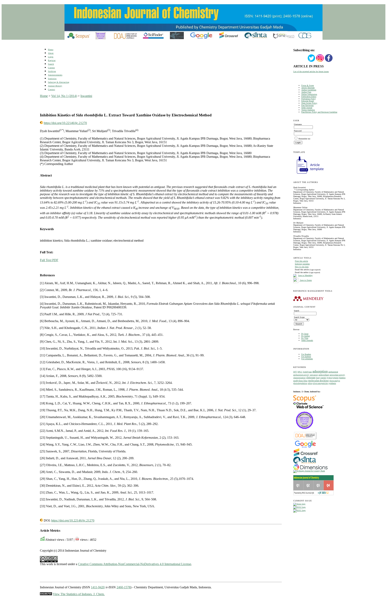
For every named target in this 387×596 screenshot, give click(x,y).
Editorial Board (307, 101)
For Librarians (307, 359)
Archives (52, 71)
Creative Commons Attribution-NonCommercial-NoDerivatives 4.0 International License (134, 564)
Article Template (308, 88)
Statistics (52, 78)
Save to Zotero (305, 280)
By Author (305, 336)
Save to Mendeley (305, 275)
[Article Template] (308, 174)
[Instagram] (320, 61)
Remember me (304, 139)
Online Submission (309, 94)
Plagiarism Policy (308, 99)
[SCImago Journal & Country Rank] (309, 471)
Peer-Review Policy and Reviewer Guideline (319, 112)
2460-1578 (123, 587)
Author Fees (306, 92)
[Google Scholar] (305, 447)
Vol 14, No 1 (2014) (64, 96)
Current (51, 68)
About (51, 53)
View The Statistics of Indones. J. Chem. (79, 594)
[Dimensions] (310, 469)
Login (50, 57)
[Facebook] (329, 61)
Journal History (55, 86)
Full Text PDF (49, 260)
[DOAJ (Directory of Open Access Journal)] (305, 439)
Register (51, 60)
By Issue (304, 334)
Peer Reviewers (307, 105)
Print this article (301, 261)
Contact (51, 89)
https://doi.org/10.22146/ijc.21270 (65, 123)
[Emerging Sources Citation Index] (304, 431)
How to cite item (302, 267)
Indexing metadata (302, 264)
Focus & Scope (307, 85)
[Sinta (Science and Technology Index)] (304, 464)
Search (51, 64)
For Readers (306, 354)
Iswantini (86, 96)
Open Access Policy (309, 103)
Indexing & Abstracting (58, 82)
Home (50, 49)
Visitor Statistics (308, 110)
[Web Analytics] (46, 594)
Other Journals (307, 340)
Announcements (55, 75)
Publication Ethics (308, 96)
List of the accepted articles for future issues (311, 71)
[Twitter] (311, 61)
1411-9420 (98, 587)
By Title (304, 338)
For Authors (306, 356)
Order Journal (306, 107)
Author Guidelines (308, 90)
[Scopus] (304, 401)
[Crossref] (305, 456)
